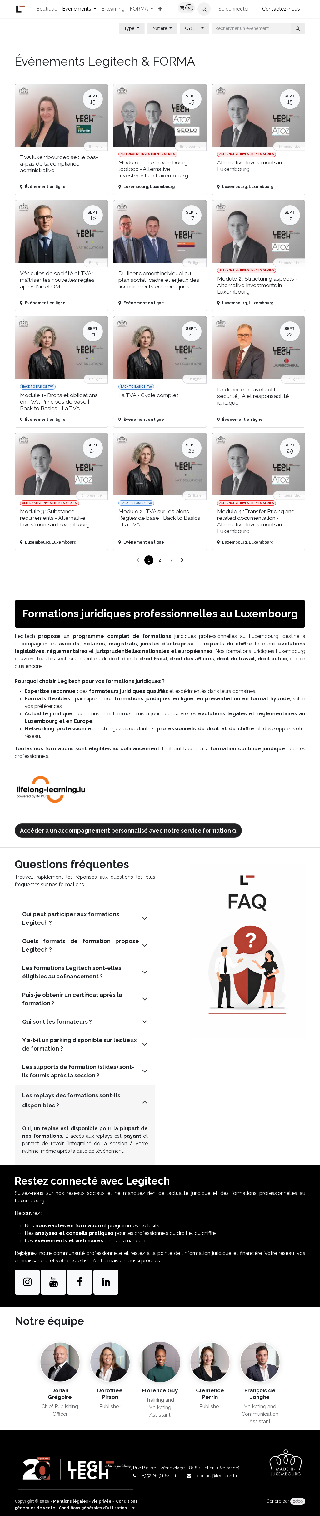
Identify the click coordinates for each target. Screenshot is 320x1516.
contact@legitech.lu (217, 1475)
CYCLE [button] (192, 28)
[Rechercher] (297, 28)
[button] (204, 9)
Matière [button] (160, 28)
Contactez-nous (281, 9)
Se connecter (233, 9)
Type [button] (130, 28)
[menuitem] (47, 9)
